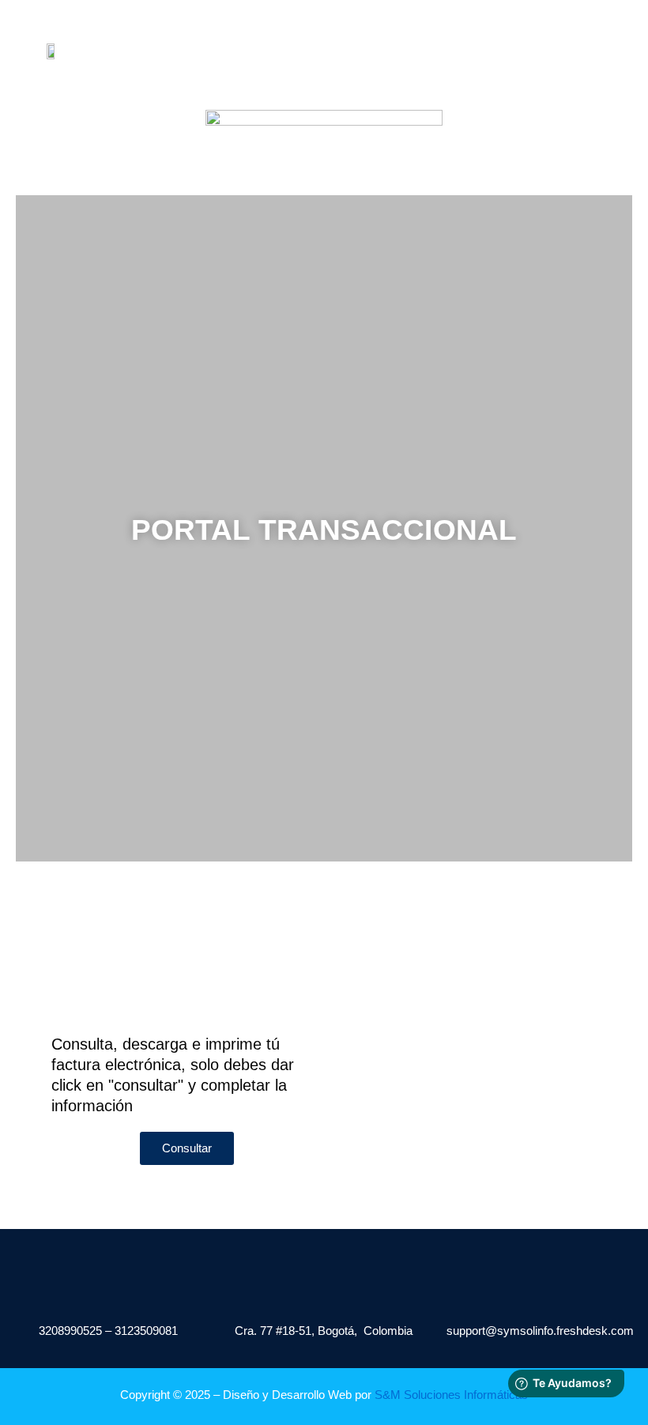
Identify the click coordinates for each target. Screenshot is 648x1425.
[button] (305, 70)
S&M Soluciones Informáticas (451, 1395)
